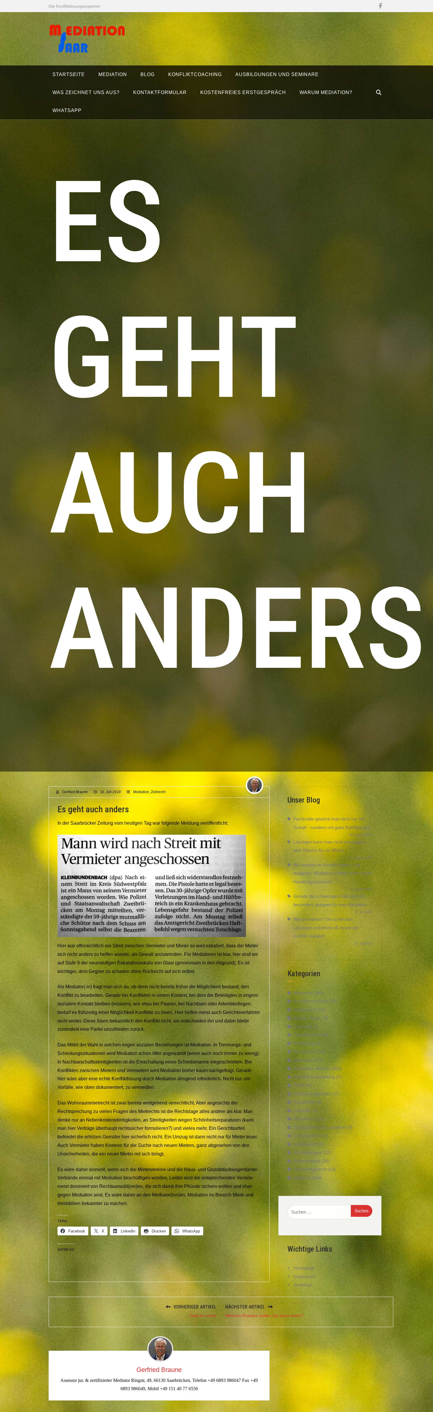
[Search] (378, 93)
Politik (299, 1085)
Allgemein (302, 992)
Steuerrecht (304, 1118)
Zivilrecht (158, 792)
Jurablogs (302, 1284)
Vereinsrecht (305, 1144)
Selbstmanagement (312, 1093)
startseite (302, 1110)
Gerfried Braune (75, 792)
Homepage (304, 1267)
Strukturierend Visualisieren (319, 1127)
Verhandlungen (307, 1152)
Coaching (302, 1026)
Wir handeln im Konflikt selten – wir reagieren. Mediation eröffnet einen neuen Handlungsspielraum (332, 873)
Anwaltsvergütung (310, 1001)
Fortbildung (304, 1043)
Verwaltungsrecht (310, 1169)
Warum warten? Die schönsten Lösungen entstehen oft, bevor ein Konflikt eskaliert (325, 927)
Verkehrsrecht (306, 1160)
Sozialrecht (304, 1101)
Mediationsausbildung (314, 1076)
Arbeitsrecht (305, 1009)
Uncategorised (307, 1135)
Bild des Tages (307, 1017)
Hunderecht (304, 1051)
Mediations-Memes (311, 1068)
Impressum (304, 1276)
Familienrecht (306, 1034)
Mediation (141, 792)
